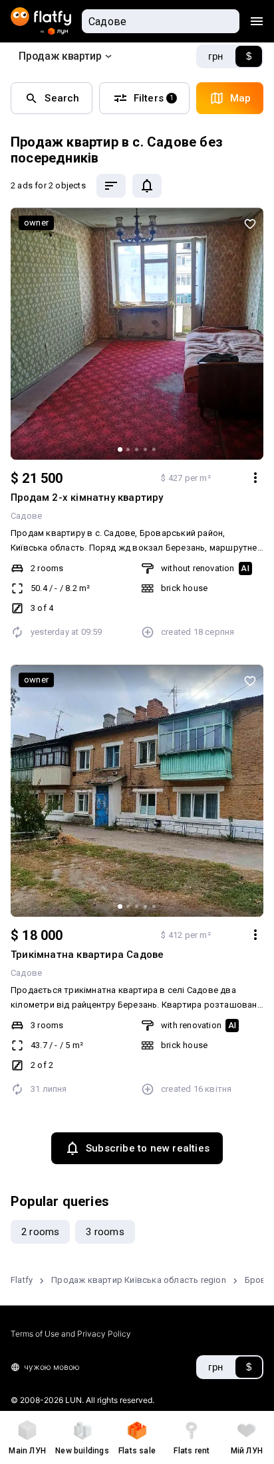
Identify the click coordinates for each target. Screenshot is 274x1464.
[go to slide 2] (128, 449)
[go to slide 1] (120, 449)
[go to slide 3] (136, 449)
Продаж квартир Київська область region (138, 1280)
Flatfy (22, 1280)
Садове (26, 516)
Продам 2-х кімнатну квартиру (87, 497)
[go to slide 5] (154, 449)
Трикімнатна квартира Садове (87, 955)
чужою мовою (52, 1367)
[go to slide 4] (145, 449)
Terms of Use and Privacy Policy (71, 1334)
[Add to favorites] (250, 223)
